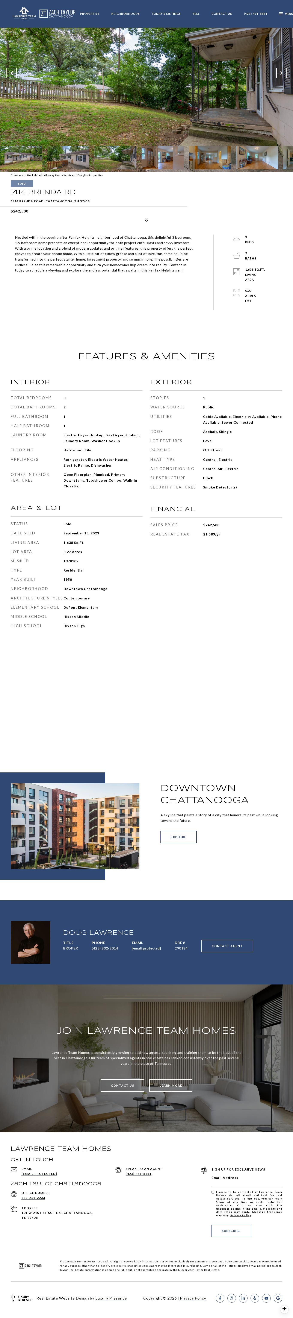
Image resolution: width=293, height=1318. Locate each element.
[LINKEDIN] (243, 1298)
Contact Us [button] (122, 1085)
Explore (178, 837)
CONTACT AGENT (227, 946)
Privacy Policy (240, 1215)
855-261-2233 (33, 1198)
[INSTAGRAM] (231, 1298)
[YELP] (255, 1298)
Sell (196, 13)
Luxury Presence (111, 1298)
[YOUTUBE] (266, 1298)
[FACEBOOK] (220, 1298)
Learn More (171, 1085)
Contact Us (221, 13)
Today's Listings (166, 13)
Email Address (225, 1177)
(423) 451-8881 (255, 13)
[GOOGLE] (278, 1298)
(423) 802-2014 (105, 948)
